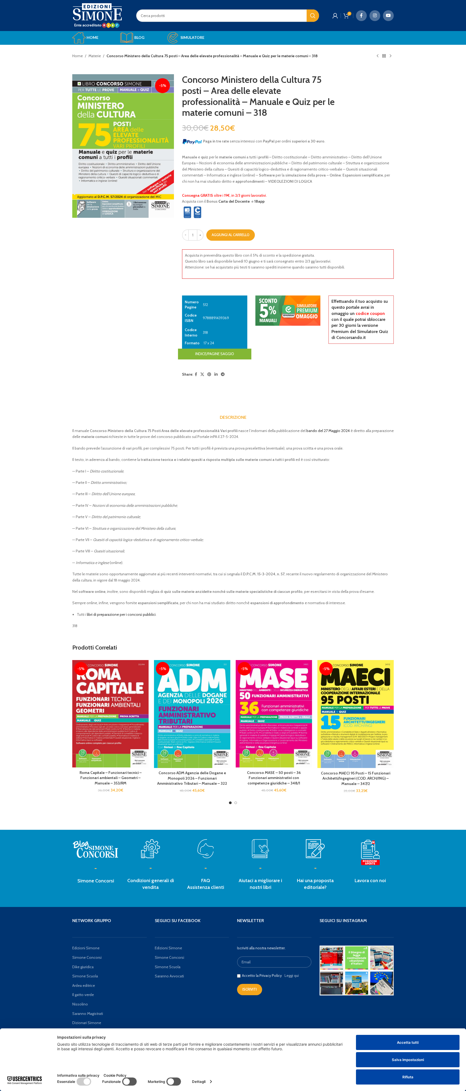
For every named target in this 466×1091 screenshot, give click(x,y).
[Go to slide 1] (230, 802)
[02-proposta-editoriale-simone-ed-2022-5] (370, 852)
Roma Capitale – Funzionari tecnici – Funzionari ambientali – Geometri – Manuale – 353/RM (111, 778)
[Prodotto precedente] (377, 56)
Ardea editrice (83, 985)
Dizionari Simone (86, 1022)
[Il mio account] (335, 15)
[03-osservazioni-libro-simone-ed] (260, 848)
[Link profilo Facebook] (361, 15)
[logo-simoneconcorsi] (95, 848)
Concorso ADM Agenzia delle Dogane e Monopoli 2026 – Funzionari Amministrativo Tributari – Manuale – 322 (192, 778)
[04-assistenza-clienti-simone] (205, 848)
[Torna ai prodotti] (384, 56)
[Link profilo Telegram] (222, 374)
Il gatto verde (83, 994)
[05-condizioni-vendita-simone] (150, 848)
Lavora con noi (370, 880)
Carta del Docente (234, 201)
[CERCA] (313, 15)
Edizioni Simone (86, 948)
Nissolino (80, 1004)
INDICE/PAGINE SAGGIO (214, 353)
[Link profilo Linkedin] (216, 374)
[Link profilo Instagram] (374, 15)
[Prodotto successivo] (390, 56)
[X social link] (202, 374)
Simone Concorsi (95, 881)
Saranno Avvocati (169, 976)
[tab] (233, 417)
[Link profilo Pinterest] (209, 374)
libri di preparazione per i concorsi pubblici (121, 614)
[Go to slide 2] (235, 802)
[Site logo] (97, 15)
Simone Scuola (85, 976)
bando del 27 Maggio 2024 (328, 430)
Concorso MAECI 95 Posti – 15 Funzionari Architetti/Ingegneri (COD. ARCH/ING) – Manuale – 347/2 (355, 778)
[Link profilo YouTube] (388, 15)
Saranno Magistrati (87, 1013)
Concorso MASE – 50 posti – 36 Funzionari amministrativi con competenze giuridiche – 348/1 (274, 778)
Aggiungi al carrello (230, 235)
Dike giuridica (83, 966)
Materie (94, 55)
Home (77, 55)
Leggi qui (292, 975)
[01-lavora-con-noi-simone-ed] (315, 848)
